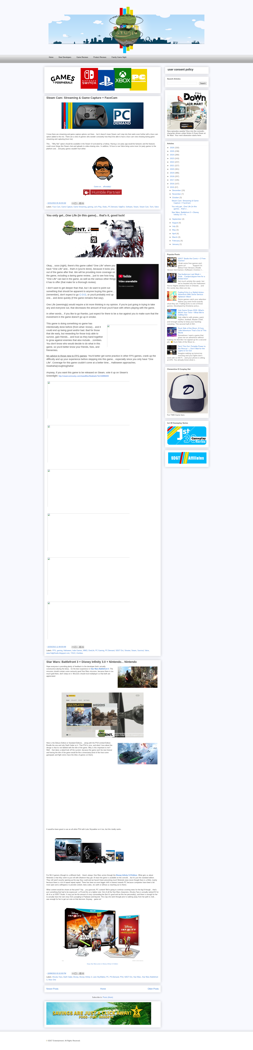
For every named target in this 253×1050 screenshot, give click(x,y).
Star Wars (137, 977)
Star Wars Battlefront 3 (100, 669)
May (174, 230)
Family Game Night (119, 57)
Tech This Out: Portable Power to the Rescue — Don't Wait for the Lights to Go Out (192, 348)
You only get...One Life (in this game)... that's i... (184, 207)
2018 (172, 176)
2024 (172, 155)
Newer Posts (52, 989)
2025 (172, 151)
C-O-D (82, 294)
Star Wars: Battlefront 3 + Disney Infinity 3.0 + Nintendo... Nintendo (91, 661)
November (176, 194)
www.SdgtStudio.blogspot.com (58, 653)
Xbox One (52, 980)
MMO (85, 650)
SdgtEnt (121, 207)
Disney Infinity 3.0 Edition (126, 875)
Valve (156, 207)
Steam (135, 207)
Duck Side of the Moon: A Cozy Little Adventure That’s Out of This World (192, 330)
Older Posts (153, 989)
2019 (172, 173)
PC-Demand (112, 207)
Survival (140, 650)
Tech (151, 207)
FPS (54, 650)
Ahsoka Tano (57, 977)
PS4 (121, 977)
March (175, 237)
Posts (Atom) (108, 997)
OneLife (91, 650)
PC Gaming (99, 650)
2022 (172, 162)
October (175, 197)
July (174, 226)
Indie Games (77, 650)
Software (129, 207)
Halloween (67, 650)
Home (51, 57)
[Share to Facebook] (80, 203)
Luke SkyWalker (99, 977)
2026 (172, 148)
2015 (172, 187)
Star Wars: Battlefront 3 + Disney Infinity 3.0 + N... (185, 213)
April (174, 233)
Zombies (79, 653)
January (175, 244)
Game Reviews (82, 57)
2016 (172, 184)
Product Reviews (99, 57)
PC (107, 977)
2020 (172, 169)
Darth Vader (67, 977)
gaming (90, 207)
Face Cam (56, 207)
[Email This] (73, 203)
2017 (172, 180)
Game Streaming (80, 207)
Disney (75, 977)
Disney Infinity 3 (85, 977)
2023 (172, 158)
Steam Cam (144, 207)
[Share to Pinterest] (83, 203)
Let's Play (97, 207)
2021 (172, 165)
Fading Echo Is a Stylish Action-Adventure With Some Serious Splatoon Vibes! (191, 294)
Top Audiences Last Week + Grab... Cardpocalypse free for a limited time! (191, 276)
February (176, 241)
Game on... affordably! (102, 187)
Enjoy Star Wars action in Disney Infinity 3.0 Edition (102, 964)
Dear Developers (65, 57)
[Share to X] (78, 203)
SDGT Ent (119, 650)
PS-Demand (114, 977)
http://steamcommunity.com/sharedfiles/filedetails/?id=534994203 (84, 376)
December (176, 190)
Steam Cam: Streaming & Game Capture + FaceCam (81, 97)
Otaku (105, 207)
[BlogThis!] (75, 203)
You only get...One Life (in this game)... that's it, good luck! (85, 215)
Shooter (127, 650)
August (175, 223)
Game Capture (66, 207)
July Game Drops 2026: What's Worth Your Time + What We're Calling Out (191, 312)
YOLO (73, 653)
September (177, 219)
